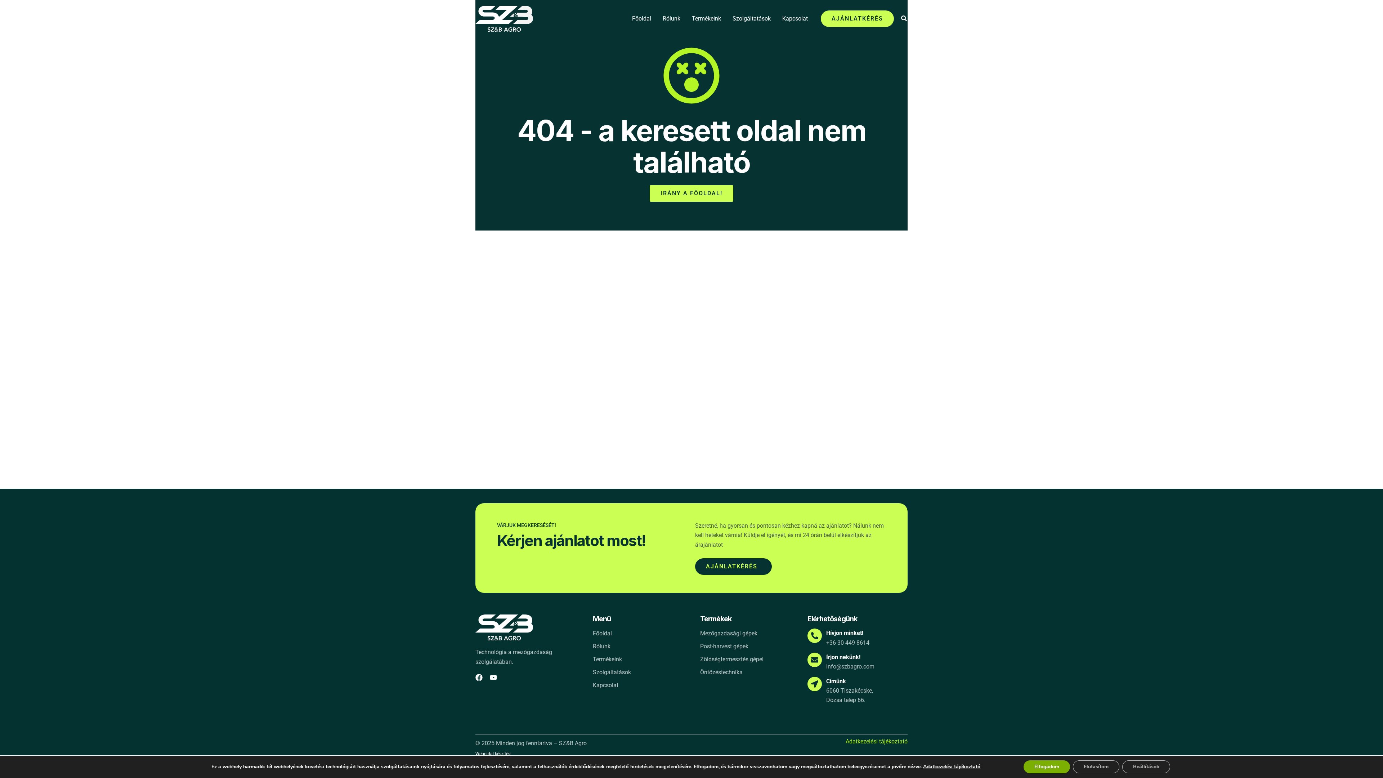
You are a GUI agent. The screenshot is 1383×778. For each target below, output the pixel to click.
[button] (857, 18)
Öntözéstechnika (721, 672)
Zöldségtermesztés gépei (732, 659)
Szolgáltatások (752, 18)
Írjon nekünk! (843, 657)
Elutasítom (1096, 766)
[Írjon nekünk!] (814, 660)
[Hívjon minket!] (814, 636)
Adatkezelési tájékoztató (877, 742)
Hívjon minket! (844, 633)
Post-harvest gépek (724, 646)
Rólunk (671, 18)
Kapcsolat (795, 18)
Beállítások (1146, 766)
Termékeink (706, 18)
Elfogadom (1046, 766)
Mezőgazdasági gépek (728, 633)
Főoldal (641, 18)
